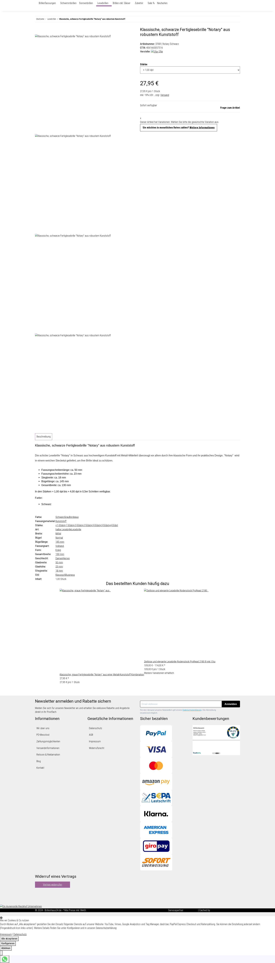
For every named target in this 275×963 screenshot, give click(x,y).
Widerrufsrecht (96, 748)
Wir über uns (42, 728)
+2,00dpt (77, 525)
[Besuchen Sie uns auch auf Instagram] (37, 900)
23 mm (59, 566)
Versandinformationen (47, 748)
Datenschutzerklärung (192, 710)
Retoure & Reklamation (48, 754)
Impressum (95, 741)
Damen (59, 558)
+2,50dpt (86, 525)
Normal (59, 537)
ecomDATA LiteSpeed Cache (225, 910)
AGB (91, 734)
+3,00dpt (95, 525)
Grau (66, 517)
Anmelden (231, 704)
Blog (38, 761)
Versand (164, 95)
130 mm (60, 554)
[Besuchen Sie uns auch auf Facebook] (37, 892)
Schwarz (60, 517)
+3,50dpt (104, 525)
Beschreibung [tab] (44, 436)
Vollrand (60, 545)
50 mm (59, 562)
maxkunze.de (191, 910)
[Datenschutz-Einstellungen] (1, 953)
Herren (66, 558)
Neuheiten (162, 3)
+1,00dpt (60, 525)
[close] (37, 30)
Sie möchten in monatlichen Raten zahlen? (179, 127)
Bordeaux (74, 517)
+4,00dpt (113, 525)
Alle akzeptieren (9, 938)
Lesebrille (76, 529)
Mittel (58, 533)
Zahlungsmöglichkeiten (48, 741)
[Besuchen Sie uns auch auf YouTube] (37, 896)
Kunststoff (61, 521)
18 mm (59, 570)
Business (70, 574)
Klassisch (60, 574)
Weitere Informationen (202, 127)
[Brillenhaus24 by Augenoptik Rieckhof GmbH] (36, 3)
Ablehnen (5, 948)
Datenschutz (95, 728)
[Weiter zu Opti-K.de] (21, 906)
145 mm (60, 541)
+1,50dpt (68, 525)
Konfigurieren (7, 943)
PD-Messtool (42, 734)
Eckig (58, 550)
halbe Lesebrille (63, 529)
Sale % (151, 3)
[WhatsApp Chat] (4, 959)
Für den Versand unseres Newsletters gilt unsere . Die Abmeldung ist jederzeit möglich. (178, 711)
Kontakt (40, 767)
